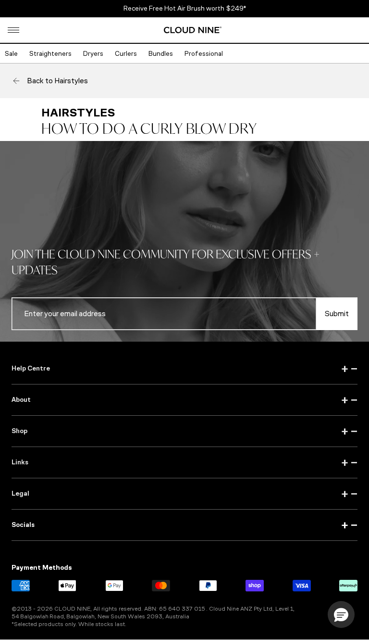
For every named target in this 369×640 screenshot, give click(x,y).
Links (184, 462)
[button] (13, 30)
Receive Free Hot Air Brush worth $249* (184, 8)
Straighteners (50, 54)
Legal (184, 493)
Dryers (93, 54)
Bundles (160, 54)
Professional (203, 54)
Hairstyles (78, 112)
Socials (184, 525)
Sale (11, 54)
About (184, 400)
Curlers (126, 54)
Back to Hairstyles (57, 80)
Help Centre (184, 368)
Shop (184, 431)
